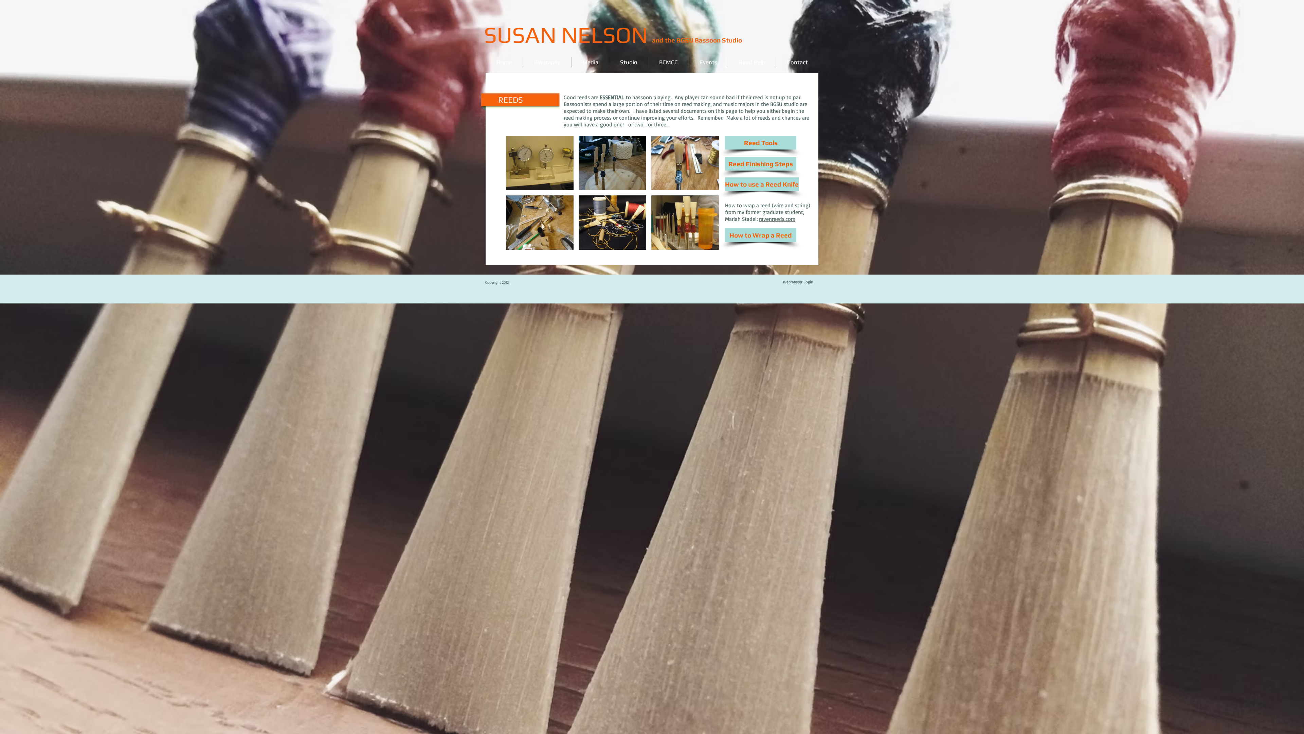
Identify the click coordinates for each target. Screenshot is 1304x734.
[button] (540, 163)
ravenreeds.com (777, 218)
